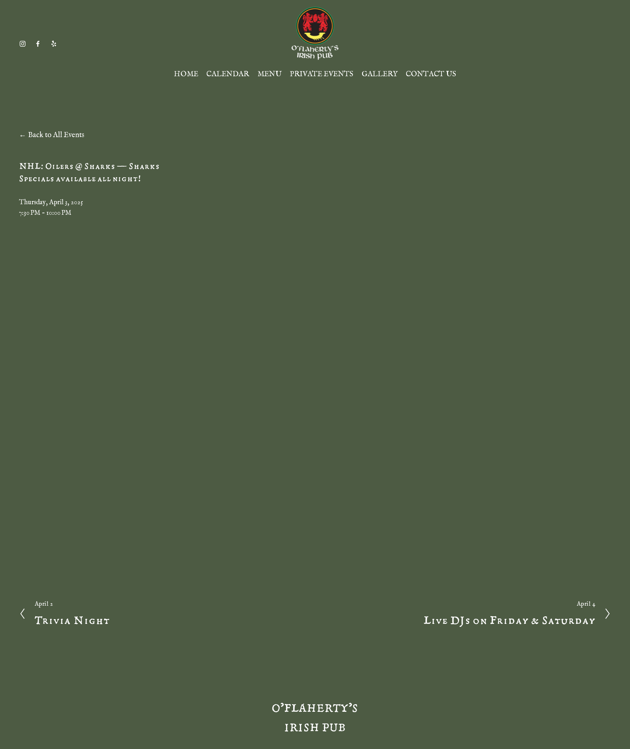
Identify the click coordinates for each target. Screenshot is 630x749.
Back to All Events (56, 135)
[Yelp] (53, 43)
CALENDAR (227, 74)
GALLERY (380, 74)
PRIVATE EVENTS (321, 74)
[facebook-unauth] (38, 43)
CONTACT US (431, 74)
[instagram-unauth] (22, 43)
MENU (269, 74)
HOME (186, 74)
